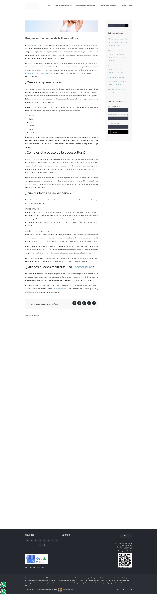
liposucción (62, 67)
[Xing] (44, 545)
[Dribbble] (48, 540)
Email (130, 589)
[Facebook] (27, 540)
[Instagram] (36, 540)
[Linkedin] (57, 540)
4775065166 (128, 551)
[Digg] (52, 540)
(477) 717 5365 (127, 549)
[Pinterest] (40, 540)
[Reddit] (40, 545)
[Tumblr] (44, 540)
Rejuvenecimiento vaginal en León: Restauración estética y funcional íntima (118, 42)
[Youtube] (31, 540)
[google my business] (36, 555)
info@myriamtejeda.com (62, 289)
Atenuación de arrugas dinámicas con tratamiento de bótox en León (118, 81)
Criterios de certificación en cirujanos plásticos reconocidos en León (118, 69)
